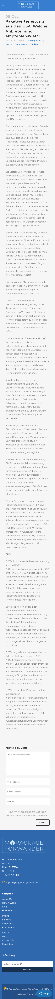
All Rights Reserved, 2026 (36, 989)
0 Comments (20, 44)
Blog (4, 936)
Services (6, 919)
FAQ (4, 906)
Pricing (5, 916)
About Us (7, 899)
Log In (5, 932)
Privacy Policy (33, 994)
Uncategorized (33, 40)
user (8, 44)
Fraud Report (9, 944)
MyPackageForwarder (15, 989)
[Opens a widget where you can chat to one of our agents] (44, 994)
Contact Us (8, 940)
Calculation (7, 923)
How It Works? (9, 903)
